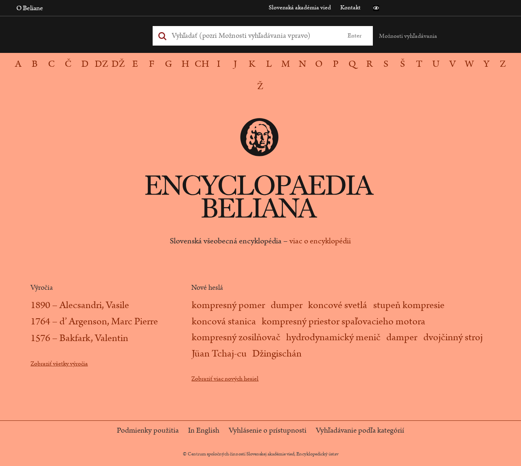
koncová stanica (224, 321)
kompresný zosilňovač (236, 337)
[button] (376, 8)
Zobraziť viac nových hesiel (224, 378)
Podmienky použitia (148, 430)
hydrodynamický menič (333, 337)
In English (203, 430)
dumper (286, 305)
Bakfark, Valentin (93, 338)
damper (401, 337)
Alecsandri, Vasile (94, 305)
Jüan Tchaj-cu (219, 354)
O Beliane (29, 8)
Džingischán (277, 354)
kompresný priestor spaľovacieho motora (343, 321)
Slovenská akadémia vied (300, 7)
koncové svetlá (337, 305)
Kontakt (350, 7)
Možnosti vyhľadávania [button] (408, 36)
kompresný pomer (228, 305)
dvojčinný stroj (453, 337)
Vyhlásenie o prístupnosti (267, 430)
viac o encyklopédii (320, 241)
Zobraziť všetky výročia (59, 363)
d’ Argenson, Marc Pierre (108, 321)
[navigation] (260, 75)
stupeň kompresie (408, 305)
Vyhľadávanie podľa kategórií (360, 430)
